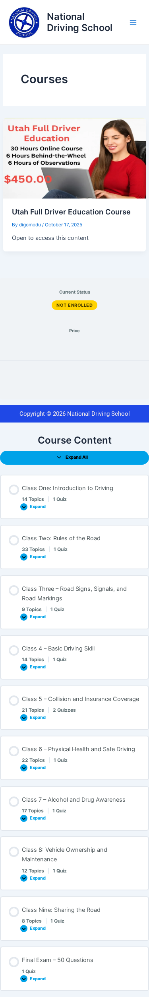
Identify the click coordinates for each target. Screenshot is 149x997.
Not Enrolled (74, 305)
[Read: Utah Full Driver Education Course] (74, 158)
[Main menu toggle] (133, 22)
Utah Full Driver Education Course (71, 211)
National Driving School (79, 22)
